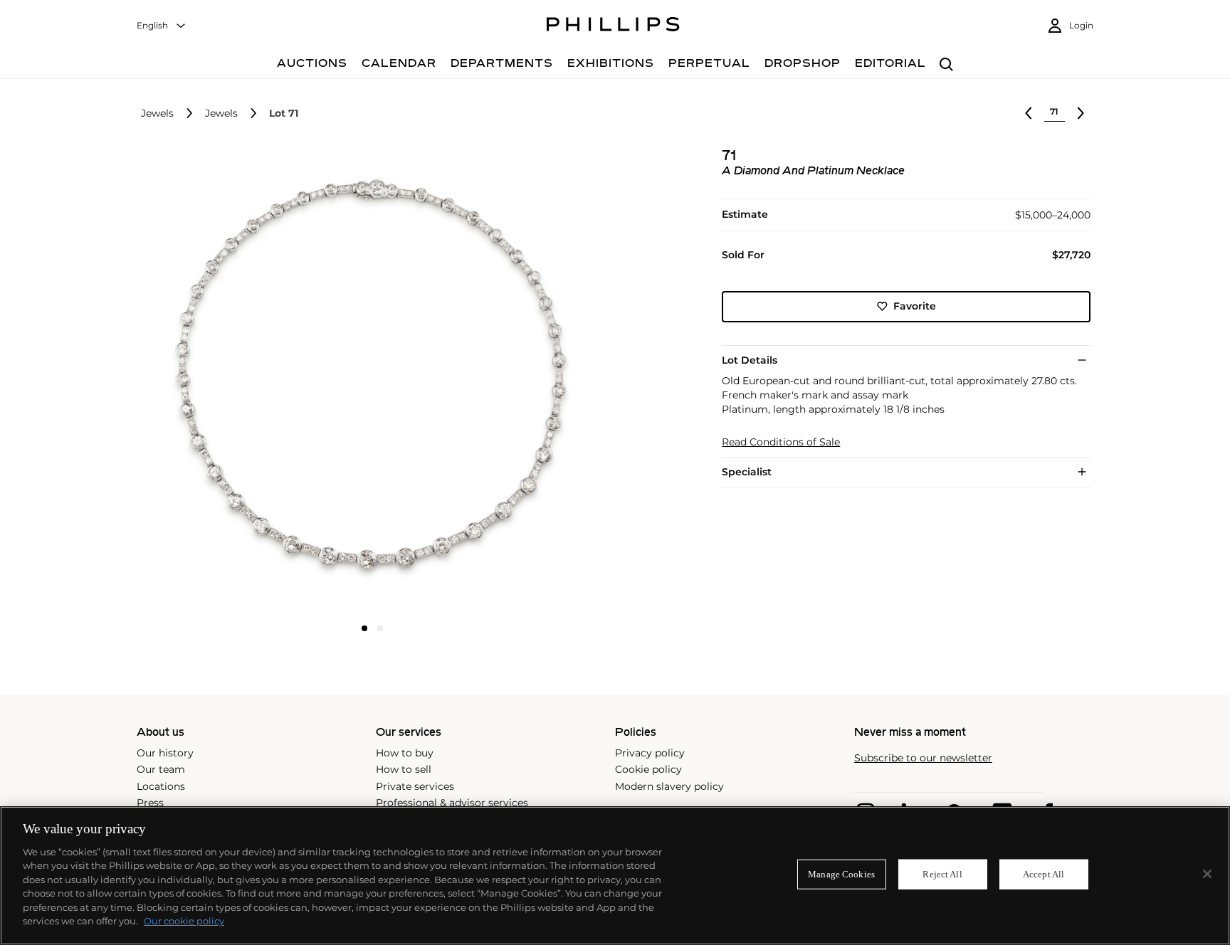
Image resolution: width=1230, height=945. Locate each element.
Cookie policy (648, 769)
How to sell (403, 769)
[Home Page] (613, 26)
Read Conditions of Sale (781, 442)
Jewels (157, 113)
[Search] (946, 65)
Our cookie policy (184, 920)
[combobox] (161, 26)
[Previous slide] (217, 382)
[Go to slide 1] (364, 628)
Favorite (914, 306)
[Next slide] (527, 382)
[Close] (1207, 873)
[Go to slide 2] (380, 628)
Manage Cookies (841, 874)
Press (150, 802)
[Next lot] (1080, 113)
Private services (415, 786)
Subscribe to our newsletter (923, 758)
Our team (161, 769)
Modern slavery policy (669, 786)
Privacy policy (650, 752)
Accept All (1043, 874)
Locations (161, 786)
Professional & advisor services (452, 802)
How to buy (404, 752)
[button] (368, 380)
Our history (165, 752)
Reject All (942, 874)
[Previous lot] (1029, 113)
